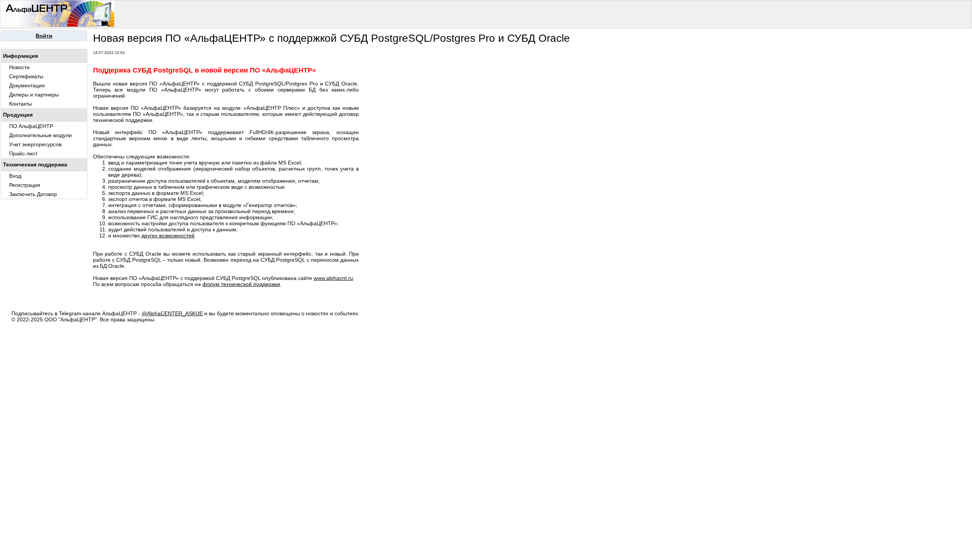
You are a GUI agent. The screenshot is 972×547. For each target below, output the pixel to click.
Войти (44, 36)
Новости (19, 67)
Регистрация (24, 185)
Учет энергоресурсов (35, 144)
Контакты (20, 104)
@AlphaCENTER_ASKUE (172, 313)
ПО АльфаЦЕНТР (31, 126)
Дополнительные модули (40, 135)
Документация (27, 85)
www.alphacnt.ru (333, 278)
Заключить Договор (33, 194)
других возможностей (167, 235)
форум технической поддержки (241, 284)
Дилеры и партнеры (34, 95)
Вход (15, 176)
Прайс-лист (23, 153)
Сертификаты (26, 76)
